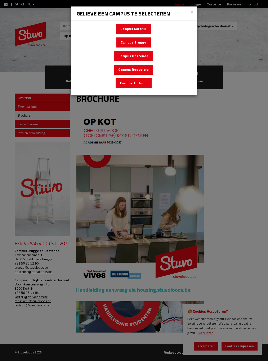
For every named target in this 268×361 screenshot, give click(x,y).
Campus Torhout (133, 83)
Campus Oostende (133, 56)
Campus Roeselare (133, 69)
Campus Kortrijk (133, 28)
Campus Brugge (133, 42)
